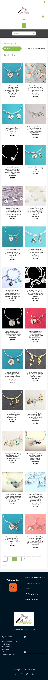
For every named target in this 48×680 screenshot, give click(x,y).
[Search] (34, 33)
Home (4, 44)
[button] (45, 2)
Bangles (11, 44)
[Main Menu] (24, 25)
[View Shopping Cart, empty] (24, 19)
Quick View (13, 81)
